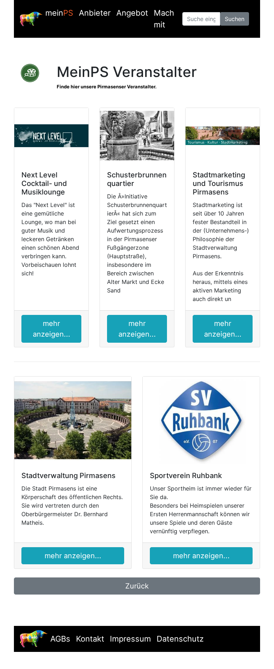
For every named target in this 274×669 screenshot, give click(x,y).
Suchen (234, 18)
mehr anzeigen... (51, 328)
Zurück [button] (137, 586)
